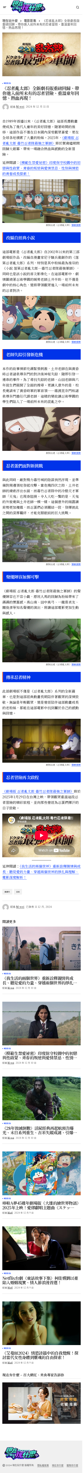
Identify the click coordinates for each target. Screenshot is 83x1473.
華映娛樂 (76, 225)
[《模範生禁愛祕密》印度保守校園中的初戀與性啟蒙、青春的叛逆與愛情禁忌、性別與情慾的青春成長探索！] (41, 1023)
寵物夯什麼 (72, 1465)
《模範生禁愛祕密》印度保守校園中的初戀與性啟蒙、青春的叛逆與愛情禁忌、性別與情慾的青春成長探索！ (41, 168)
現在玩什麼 (10, 21)
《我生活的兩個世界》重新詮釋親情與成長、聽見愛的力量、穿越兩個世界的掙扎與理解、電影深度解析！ (41, 872)
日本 (18, 892)
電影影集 (30, 21)
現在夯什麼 (58, 1465)
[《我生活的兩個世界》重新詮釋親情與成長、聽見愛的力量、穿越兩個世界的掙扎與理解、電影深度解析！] (41, 948)
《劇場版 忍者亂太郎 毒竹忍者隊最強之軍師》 (38, 791)
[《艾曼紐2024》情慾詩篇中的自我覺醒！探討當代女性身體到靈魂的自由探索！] (41, 1323)
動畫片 (7, 892)
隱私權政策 (43, 1465)
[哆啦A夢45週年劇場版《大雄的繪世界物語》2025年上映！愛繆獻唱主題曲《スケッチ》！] (41, 1173)
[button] (4, 7)
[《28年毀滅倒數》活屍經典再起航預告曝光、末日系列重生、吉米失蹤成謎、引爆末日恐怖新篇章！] (41, 1098)
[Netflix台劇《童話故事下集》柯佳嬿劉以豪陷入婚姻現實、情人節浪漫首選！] (41, 1248)
